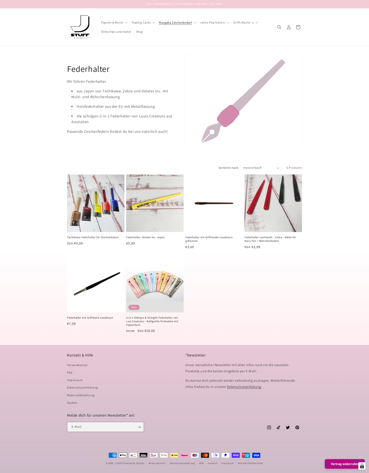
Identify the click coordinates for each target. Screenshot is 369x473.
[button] (114, 22)
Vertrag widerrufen (345, 464)
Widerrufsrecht (157, 462)
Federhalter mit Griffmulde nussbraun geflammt (209, 239)
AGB (201, 462)
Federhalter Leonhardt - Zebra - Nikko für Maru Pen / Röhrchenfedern (270, 239)
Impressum (75, 380)
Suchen (72, 402)
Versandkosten (77, 365)
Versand (212, 462)
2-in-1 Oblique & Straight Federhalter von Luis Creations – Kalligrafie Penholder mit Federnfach (152, 321)
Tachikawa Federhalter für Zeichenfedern (93, 237)
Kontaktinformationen (250, 462)
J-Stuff (118, 463)
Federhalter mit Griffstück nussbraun (90, 317)
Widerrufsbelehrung (81, 395)
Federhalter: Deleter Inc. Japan (145, 237)
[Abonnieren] (139, 427)
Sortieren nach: (228, 168)
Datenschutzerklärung (82, 387)
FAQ (69, 372)
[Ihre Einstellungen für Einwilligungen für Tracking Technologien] (362, 466)
